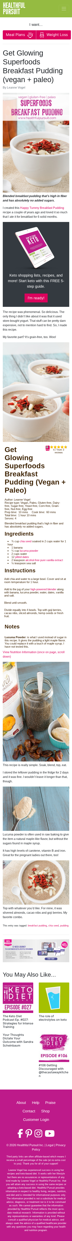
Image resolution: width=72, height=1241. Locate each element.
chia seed (25, 541)
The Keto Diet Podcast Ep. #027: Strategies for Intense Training (18, 1021)
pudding (64, 925)
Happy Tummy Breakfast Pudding (42, 207)
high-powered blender (43, 589)
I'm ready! (36, 298)
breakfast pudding (37, 925)
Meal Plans (16, 34)
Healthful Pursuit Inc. (30, 1145)
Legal (50, 1145)
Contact (29, 1111)
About (21, 1103)
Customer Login (36, 1120)
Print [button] (48, 450)
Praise (50, 1103)
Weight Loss (56, 34)
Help (35, 1103)
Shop (45, 1111)
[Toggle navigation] (64, 8)
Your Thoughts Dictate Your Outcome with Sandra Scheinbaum (18, 1040)
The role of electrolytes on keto (53, 1017)
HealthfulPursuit (14, 8)
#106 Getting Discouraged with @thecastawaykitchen (53, 1070)
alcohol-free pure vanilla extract (44, 560)
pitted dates (22, 557)
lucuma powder (29, 550)
